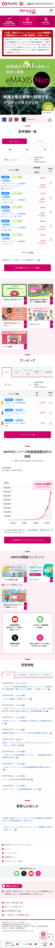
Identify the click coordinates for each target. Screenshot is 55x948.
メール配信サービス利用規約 (15, 915)
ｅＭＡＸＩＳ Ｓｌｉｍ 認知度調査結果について (20, 789)
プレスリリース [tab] (33, 675)
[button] (43, 935)
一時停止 (48, 113)
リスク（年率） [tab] (17, 372)
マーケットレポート (12, 853)
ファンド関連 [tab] (21, 675)
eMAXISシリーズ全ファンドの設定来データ (19, 260)
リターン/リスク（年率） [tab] (28, 372)
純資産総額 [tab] (48, 372)
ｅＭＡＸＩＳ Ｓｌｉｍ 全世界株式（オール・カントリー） (13, 186)
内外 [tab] (45, 149)
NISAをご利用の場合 (12, 903)
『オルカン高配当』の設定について (15, 699)
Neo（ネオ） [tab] (40, 141)
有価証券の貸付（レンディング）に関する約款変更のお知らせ (25, 733)
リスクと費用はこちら (14, 585)
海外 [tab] (27, 149)
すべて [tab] (8, 675)
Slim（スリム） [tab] (14, 141)
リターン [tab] (6, 372)
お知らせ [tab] (46, 675)
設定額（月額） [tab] (38, 372)
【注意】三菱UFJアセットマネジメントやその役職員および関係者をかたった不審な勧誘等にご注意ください (29, 892)
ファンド (8, 849)
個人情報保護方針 (11, 911)
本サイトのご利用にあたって (15, 907)
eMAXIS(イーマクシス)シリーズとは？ (18, 845)
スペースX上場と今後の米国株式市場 (16, 779)
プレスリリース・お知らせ (14, 861)
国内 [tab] (10, 149)
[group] (27, 87)
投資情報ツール (10, 857)
